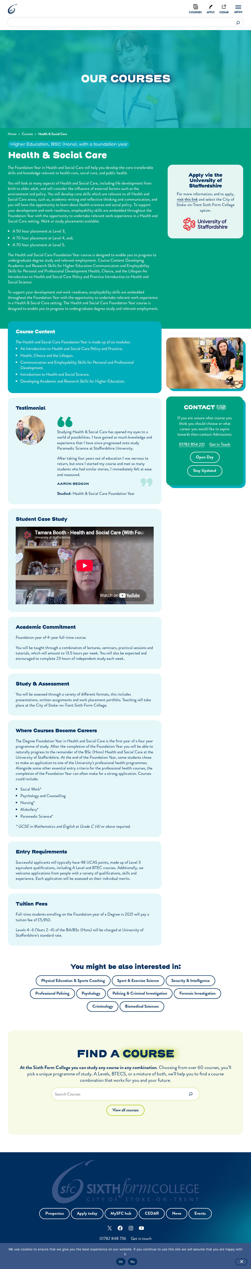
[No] (241, 1261)
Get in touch (141, 1238)
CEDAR (152, 1213)
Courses (195, 12)
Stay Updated (204, 470)
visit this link (187, 199)
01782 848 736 (113, 1238)
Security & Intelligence (190, 981)
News (176, 1213)
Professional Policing (52, 993)
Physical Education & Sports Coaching (73, 981)
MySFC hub (121, 1213)
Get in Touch (219, 444)
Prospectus (54, 1213)
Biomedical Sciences (142, 1006)
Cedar (224, 12)
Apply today (87, 1213)
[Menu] (238, 9)
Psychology (91, 993)
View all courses (125, 1110)
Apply (211, 12)
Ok (121, 1262)
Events (200, 1213)
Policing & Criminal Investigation (140, 993)
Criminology (102, 1006)
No (132, 1262)
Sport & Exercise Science (138, 981)
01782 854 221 (192, 444)
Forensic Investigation (197, 993)
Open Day (204, 457)
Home (12, 133)
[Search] (238, 22)
